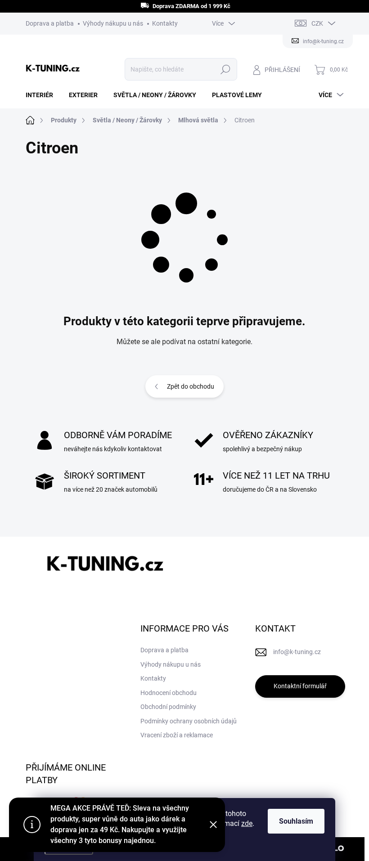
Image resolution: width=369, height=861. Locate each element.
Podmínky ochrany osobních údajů (188, 721)
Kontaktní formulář (300, 686)
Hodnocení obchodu (168, 692)
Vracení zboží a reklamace (176, 735)
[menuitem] (43, 94)
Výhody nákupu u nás (113, 23)
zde (246, 823)
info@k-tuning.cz (297, 651)
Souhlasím (296, 821)
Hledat (225, 69)
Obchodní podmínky (168, 706)
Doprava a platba (50, 23)
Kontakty (165, 23)
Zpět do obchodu (190, 386)
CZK (317, 23)
